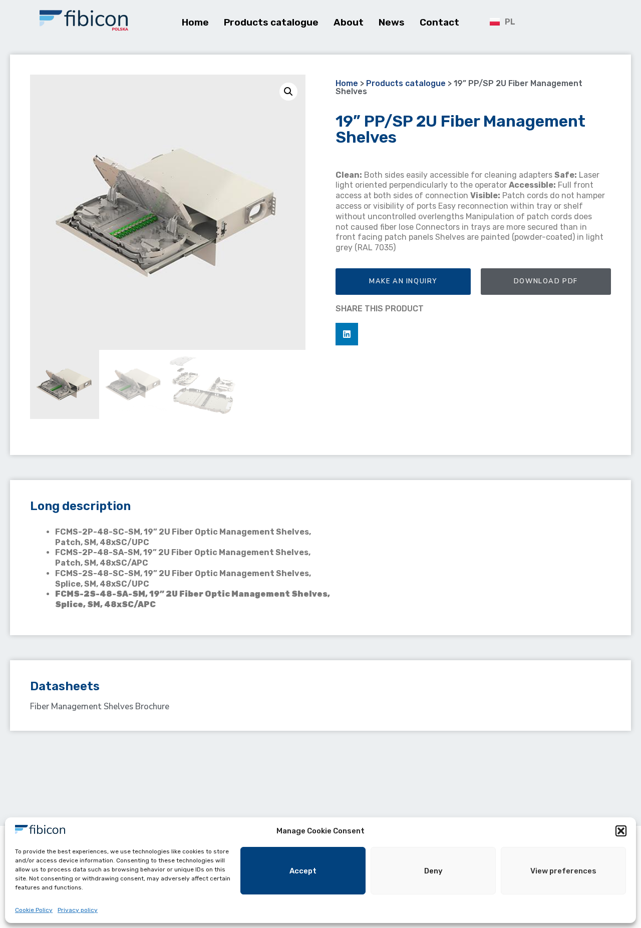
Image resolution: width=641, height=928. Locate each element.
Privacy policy (78, 909)
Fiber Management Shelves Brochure (99, 706)
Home (195, 22)
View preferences (563, 870)
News (392, 22)
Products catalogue (271, 22)
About (349, 22)
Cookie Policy (34, 909)
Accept (302, 870)
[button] (621, 831)
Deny (433, 870)
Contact (439, 22)
